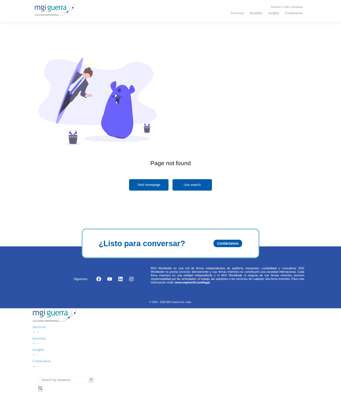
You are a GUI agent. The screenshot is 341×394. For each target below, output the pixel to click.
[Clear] (91, 379)
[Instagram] (131, 279)
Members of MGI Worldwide (287, 7)
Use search (192, 185)
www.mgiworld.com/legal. (192, 282)
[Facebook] (99, 279)
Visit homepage (149, 185)
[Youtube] (109, 279)
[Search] (40, 388)
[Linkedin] (120, 279)
